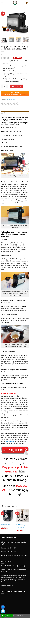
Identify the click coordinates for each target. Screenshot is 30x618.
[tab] (15, 113)
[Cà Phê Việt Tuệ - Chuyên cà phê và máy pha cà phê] (15, 3)
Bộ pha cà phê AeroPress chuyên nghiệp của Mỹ (21, 526)
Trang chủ (3, 44)
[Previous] (3, 22)
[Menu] (2, 3)
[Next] (26, 22)
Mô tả (3, 113)
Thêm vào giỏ (16, 86)
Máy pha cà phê (19, 44)
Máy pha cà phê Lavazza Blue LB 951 (7, 525)
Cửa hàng (10, 44)
